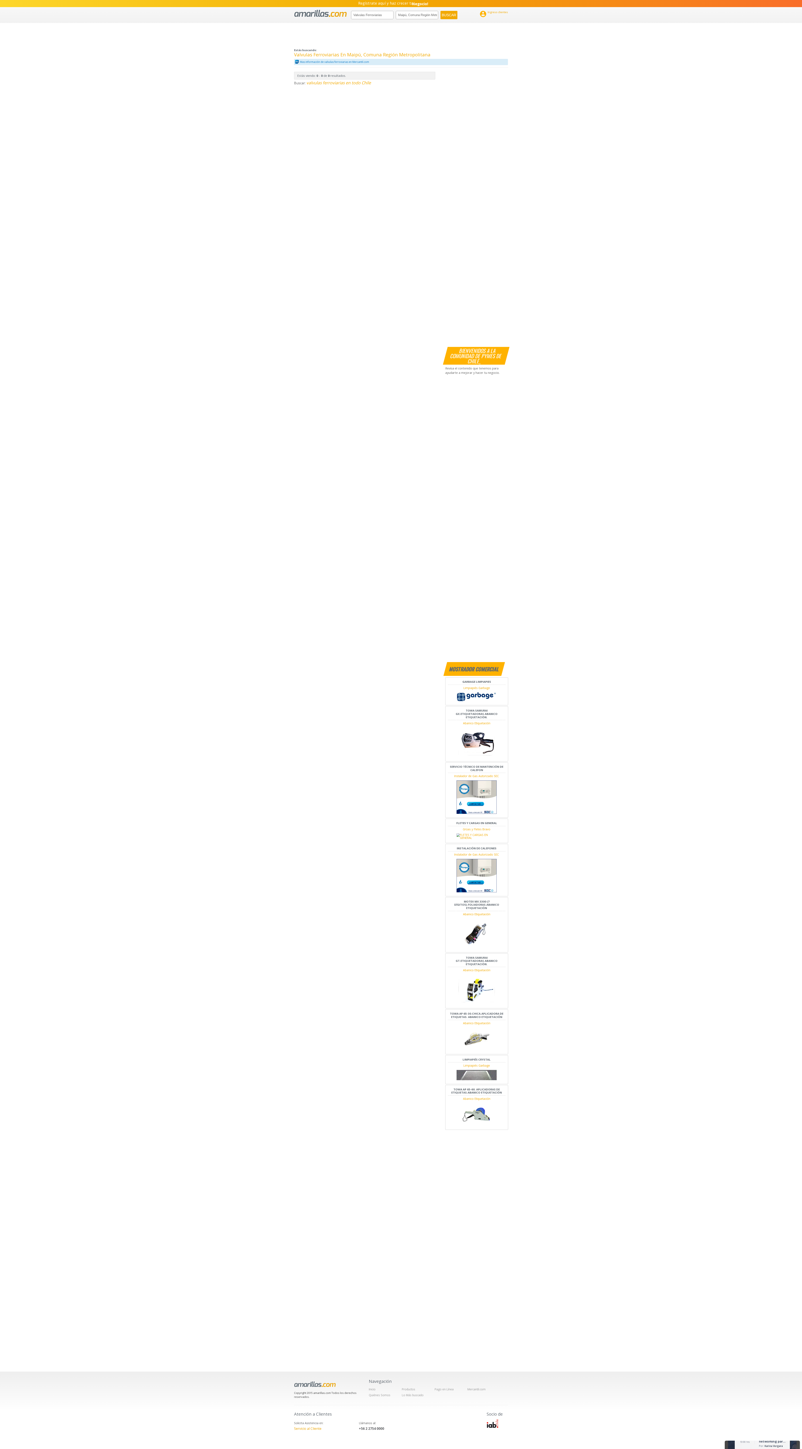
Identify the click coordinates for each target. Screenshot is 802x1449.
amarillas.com (320, 13)
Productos (408, 1389)
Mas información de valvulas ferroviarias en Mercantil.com (334, 62)
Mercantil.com (476, 1389)
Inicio (372, 1389)
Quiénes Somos (379, 1395)
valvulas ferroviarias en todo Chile (338, 83)
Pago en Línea (444, 1389)
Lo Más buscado (413, 1395)
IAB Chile (492, 1423)
